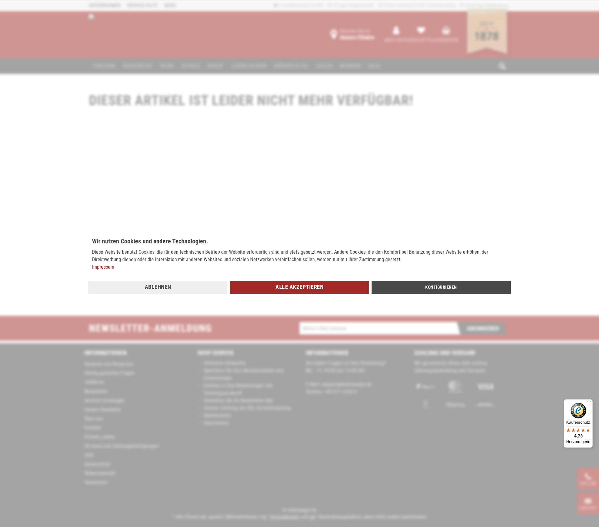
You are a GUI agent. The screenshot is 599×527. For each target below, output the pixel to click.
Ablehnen (158, 287)
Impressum (103, 267)
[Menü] (589, 403)
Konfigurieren (441, 287)
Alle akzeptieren (299, 287)
